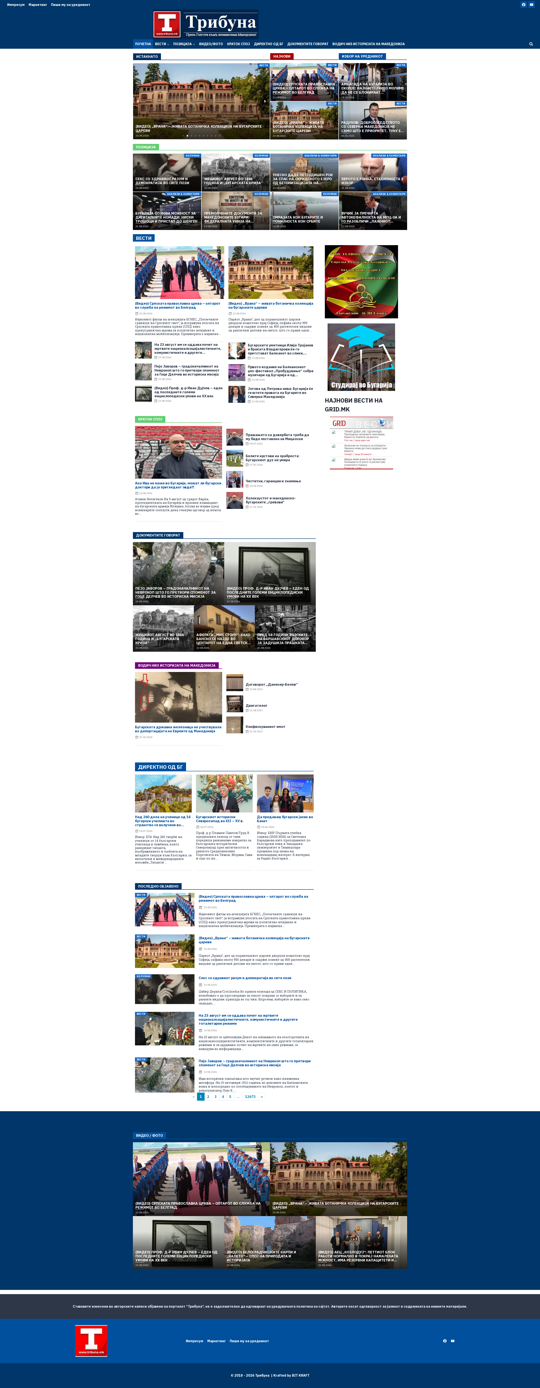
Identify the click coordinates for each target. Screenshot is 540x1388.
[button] (183, 136)
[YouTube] (531, 4)
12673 (250, 1097)
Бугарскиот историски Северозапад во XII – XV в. (220, 819)
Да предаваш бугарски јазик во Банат (285, 819)
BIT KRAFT (300, 1375)
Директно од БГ (268, 44)
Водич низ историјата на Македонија (368, 44)
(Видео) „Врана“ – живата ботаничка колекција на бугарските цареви (270, 305)
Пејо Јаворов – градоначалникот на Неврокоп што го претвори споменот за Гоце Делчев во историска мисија (254, 1063)
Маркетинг (38, 5)
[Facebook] (523, 4)
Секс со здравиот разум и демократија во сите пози (245, 978)
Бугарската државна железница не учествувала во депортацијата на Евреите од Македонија (178, 729)
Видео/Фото (211, 44)
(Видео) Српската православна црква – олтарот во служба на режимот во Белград (177, 305)
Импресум (16, 5)
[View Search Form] (531, 44)
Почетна (143, 44)
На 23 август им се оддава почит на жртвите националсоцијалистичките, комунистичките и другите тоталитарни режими (248, 1019)
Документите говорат (307, 44)
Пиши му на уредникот (70, 5)
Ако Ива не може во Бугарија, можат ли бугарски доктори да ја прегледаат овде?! (178, 485)
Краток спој (238, 44)
